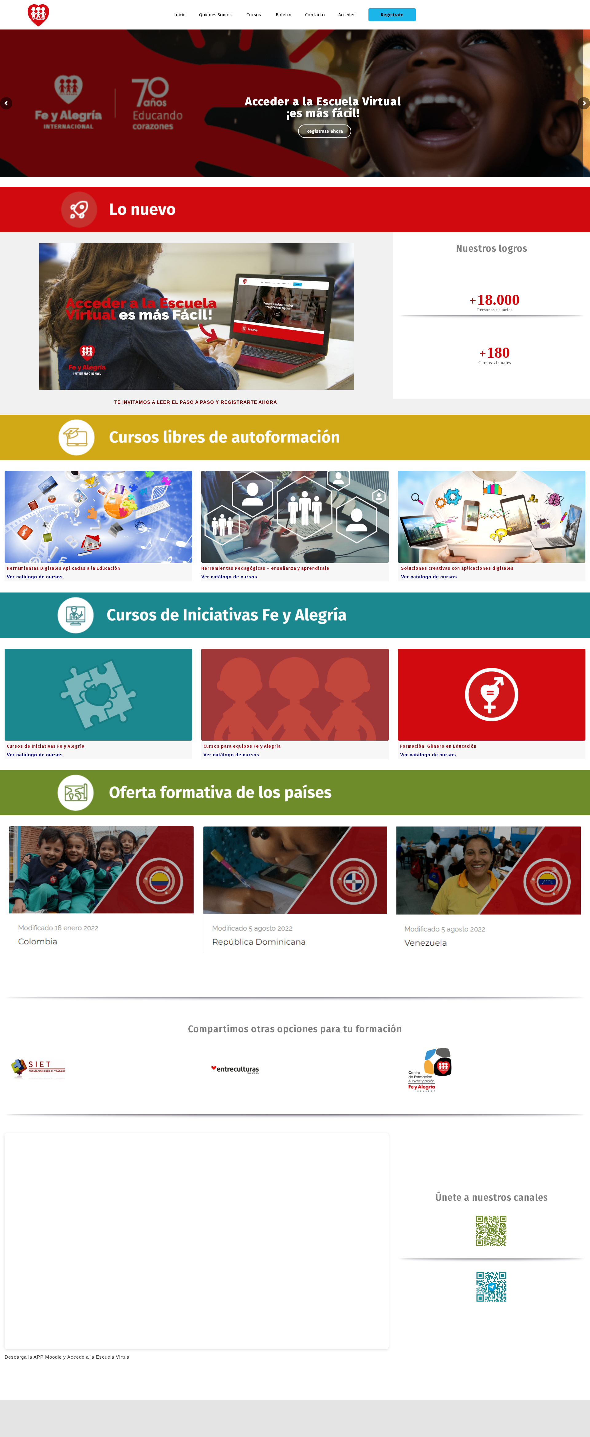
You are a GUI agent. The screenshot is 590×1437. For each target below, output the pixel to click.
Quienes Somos (215, 15)
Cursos (253, 15)
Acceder (346, 15)
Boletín (284, 15)
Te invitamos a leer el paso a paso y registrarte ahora (196, 402)
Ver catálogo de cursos (35, 576)
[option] (101, 889)
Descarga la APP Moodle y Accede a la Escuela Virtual (68, 1357)
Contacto (315, 15)
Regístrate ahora (324, 131)
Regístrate (392, 15)
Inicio (180, 15)
